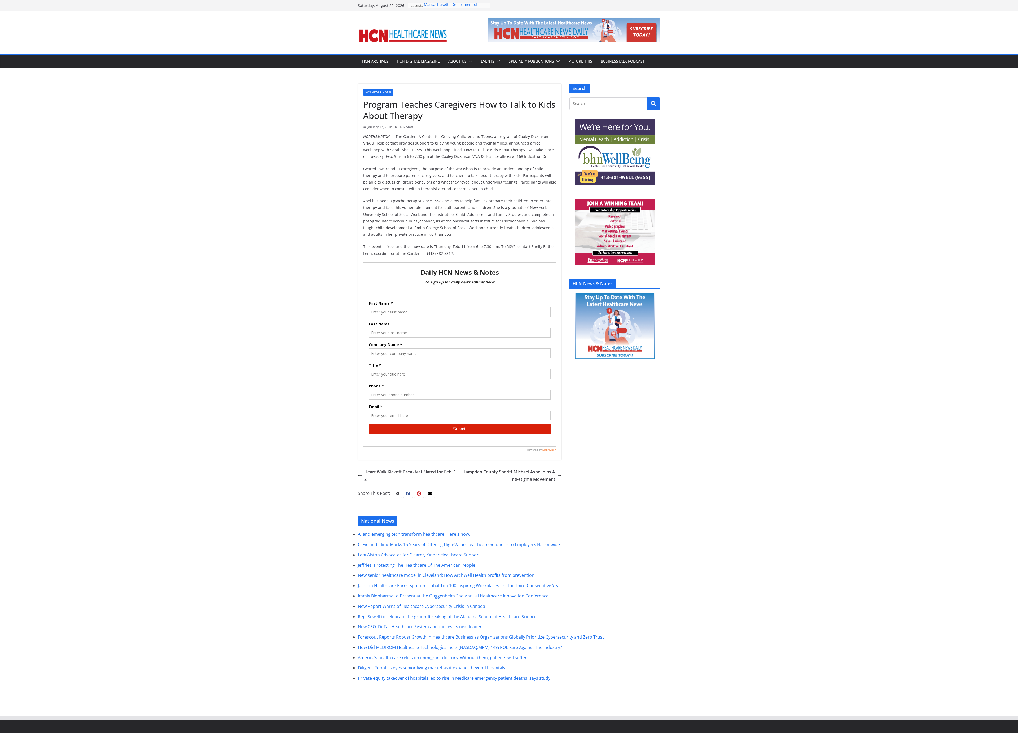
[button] (469, 61)
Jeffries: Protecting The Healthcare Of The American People (416, 565)
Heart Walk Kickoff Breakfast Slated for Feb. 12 (410, 475)
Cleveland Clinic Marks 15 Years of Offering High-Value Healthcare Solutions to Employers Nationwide (459, 544)
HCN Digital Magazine (418, 61)
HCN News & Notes (378, 92)
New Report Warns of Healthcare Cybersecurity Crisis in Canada (421, 606)
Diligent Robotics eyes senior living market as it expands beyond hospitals (431, 668)
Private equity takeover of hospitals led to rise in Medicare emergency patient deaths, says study (454, 678)
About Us (457, 61)
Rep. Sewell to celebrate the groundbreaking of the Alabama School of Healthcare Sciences (448, 616)
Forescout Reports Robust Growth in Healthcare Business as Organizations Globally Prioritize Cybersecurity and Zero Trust (481, 637)
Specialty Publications (531, 61)
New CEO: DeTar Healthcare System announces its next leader (420, 627)
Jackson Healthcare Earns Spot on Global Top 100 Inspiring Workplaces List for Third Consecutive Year (459, 585)
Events (487, 61)
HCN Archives (375, 61)
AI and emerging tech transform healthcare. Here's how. (414, 534)
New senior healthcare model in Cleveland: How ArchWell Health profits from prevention (446, 575)
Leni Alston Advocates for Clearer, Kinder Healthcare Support (419, 555)
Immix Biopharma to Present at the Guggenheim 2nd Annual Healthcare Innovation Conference (453, 596)
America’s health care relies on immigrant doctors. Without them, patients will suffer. (443, 658)
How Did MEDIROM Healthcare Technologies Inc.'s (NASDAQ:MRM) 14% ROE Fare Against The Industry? (460, 647)
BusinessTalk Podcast (623, 61)
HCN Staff (405, 127)
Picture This (580, 61)
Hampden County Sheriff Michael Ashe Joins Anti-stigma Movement (508, 475)
